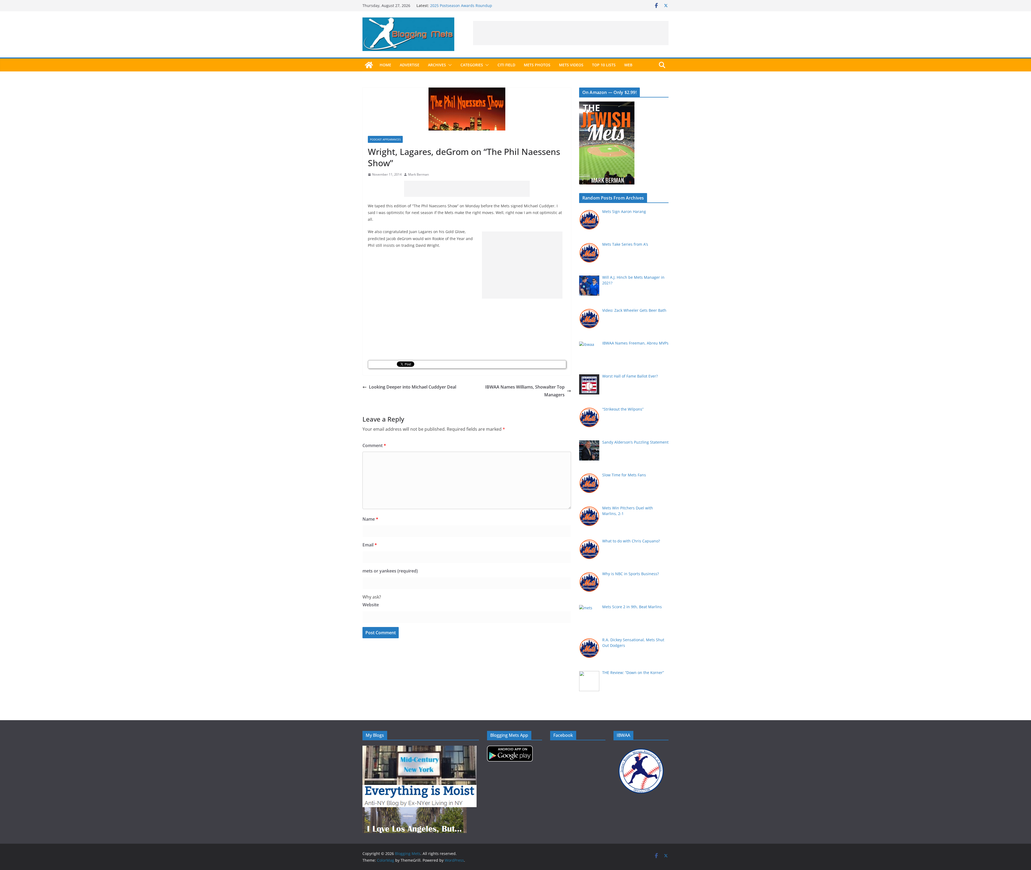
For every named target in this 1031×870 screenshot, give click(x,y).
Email (369, 545)
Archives (437, 64)
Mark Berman (418, 174)
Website (370, 605)
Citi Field (506, 64)
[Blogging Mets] (368, 65)
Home (385, 64)
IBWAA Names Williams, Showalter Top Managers (525, 391)
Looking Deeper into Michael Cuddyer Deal (412, 387)
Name (370, 519)
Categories (471, 64)
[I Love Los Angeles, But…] (414, 810)
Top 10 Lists (604, 64)
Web (628, 64)
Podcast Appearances (385, 139)
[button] (449, 65)
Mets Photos (537, 64)
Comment (374, 445)
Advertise (409, 64)
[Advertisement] (571, 33)
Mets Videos (571, 64)
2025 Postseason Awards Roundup (461, 5)
